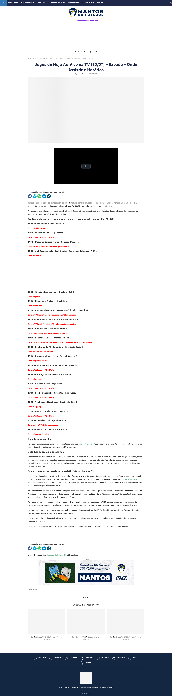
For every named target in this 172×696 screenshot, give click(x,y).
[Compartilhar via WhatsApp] (39, 196)
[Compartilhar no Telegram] (44, 196)
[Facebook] (75, 52)
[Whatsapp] (87, 52)
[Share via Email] (87, 597)
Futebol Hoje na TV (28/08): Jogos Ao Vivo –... (86, 637)
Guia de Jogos (43, 58)
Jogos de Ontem (73, 2)
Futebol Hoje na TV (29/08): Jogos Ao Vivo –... (46, 637)
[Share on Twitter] (85, 597)
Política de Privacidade (106, 687)
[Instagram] (81, 52)
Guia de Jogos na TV (86, 444)
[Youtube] (84, 52)
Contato (100, 2)
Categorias (42, 2)
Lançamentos (13, 2)
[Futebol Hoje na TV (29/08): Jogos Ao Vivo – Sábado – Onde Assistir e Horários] (46, 621)
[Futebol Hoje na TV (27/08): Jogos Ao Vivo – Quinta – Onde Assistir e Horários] (125, 621)
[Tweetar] (35, 196)
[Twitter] (78, 52)
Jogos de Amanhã (88, 2)
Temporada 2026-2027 (28, 2)
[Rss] (93, 52)
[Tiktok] (96, 52)
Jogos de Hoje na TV (57, 2)
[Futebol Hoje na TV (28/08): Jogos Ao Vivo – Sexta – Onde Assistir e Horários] (86, 621)
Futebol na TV (33, 589)
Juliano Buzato (81, 74)
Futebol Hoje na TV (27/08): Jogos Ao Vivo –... (125, 637)
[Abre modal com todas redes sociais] (49, 196)
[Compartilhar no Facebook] (30, 196)
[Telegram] (90, 52)
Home (3, 2)
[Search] (171, 3)
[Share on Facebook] (83, 597)
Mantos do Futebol (33, 58)
